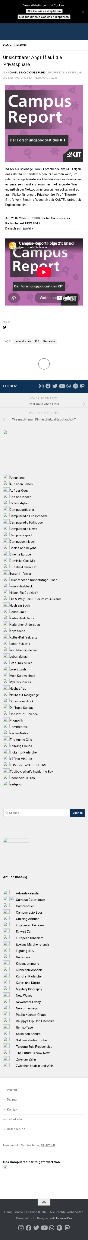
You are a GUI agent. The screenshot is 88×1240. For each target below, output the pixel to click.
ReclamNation (19, 733)
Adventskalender (28, 893)
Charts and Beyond (23, 548)
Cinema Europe (20, 554)
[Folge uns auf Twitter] (54, 386)
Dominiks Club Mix (22, 561)
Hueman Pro (64, 1218)
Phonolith (16, 720)
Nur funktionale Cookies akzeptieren (44, 17)
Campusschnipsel (22, 542)
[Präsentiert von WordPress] (33, 1218)
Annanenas (17, 478)
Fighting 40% (25, 951)
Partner (12, 1100)
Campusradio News (23, 529)
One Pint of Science (24, 714)
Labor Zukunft (20, 644)
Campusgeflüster (22, 510)
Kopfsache (17, 631)
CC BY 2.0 (48, 1145)
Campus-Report (15, 45)
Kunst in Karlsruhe (29, 976)
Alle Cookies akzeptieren (44, 11)
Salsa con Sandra (28, 1034)
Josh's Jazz (18, 612)
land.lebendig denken (24, 650)
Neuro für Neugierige (24, 695)
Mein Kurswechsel (22, 676)
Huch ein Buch (20, 605)
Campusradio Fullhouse (26, 522)
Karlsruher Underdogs (25, 625)
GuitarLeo (23, 957)
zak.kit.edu (14, 1119)
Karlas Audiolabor (22, 618)
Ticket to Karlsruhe (23, 752)
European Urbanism (29, 938)
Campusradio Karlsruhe (27, 72)
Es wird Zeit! (24, 932)
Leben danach (19, 657)
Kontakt (12, 1109)
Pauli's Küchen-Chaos (31, 1015)
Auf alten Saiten (21, 484)
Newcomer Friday (28, 1002)
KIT (37, 341)
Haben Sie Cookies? (24, 593)
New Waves (24, 995)
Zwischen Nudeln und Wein (35, 1066)
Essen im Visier (20, 574)
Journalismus (23, 341)
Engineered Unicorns (30, 925)
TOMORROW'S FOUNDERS (28, 765)
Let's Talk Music (21, 663)
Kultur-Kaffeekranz (23, 637)
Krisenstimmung (27, 964)
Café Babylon (19, 503)
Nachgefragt (19, 688)
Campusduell (25, 906)
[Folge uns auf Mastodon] (82, 386)
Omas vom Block (22, 701)
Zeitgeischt (18, 784)
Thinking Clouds (21, 746)
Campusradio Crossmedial (28, 516)
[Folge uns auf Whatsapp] (68, 386)
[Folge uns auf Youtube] (61, 386)
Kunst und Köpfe (28, 983)
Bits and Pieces (20, 497)
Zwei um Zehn (26, 1059)
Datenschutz (16, 1129)
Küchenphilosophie (29, 970)
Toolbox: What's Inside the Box (31, 772)
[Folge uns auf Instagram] (41, 386)
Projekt (12, 1090)
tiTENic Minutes (21, 759)
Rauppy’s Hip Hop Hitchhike (35, 1021)
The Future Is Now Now (33, 1053)
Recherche (49, 341)
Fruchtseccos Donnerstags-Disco (33, 580)
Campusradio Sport (30, 912)
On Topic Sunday (21, 708)
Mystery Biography (29, 989)
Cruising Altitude (27, 919)
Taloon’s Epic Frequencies (34, 1047)
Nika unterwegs (27, 1008)
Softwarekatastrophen (32, 1040)
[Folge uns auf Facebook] (48, 386)
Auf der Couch (20, 490)
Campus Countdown (30, 900)
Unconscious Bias (22, 778)
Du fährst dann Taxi (23, 567)
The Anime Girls (21, 740)
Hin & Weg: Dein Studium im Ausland (35, 599)
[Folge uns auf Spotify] (75, 386)
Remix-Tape (24, 1027)
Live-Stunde (18, 669)
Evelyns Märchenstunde (32, 944)
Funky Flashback (21, 586)
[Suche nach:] (36, 813)
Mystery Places (20, 682)
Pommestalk (19, 727)
